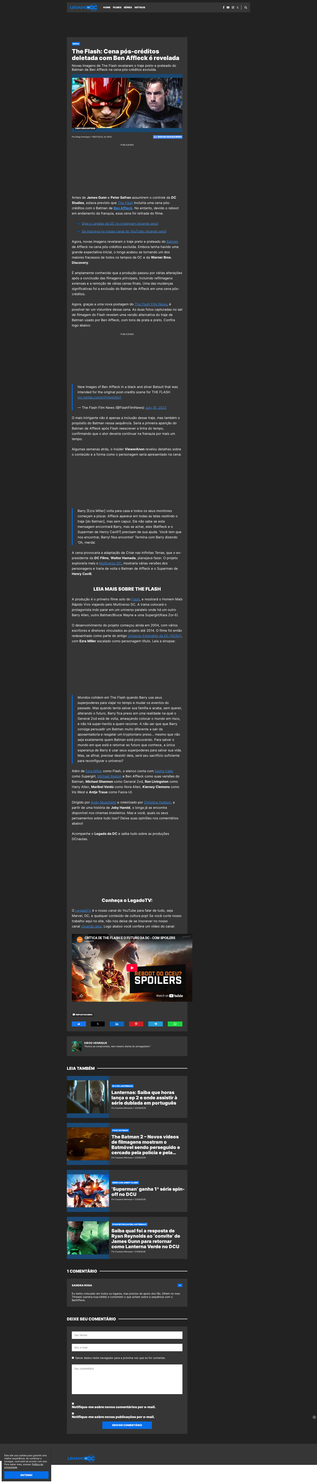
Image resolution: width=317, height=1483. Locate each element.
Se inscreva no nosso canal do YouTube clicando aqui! (124, 231)
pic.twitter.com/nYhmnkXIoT (99, 397)
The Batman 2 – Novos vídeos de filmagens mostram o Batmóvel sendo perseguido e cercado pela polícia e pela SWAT (145, 1147)
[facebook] (223, 7)
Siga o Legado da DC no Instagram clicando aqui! (120, 224)
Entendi (26, 1475)
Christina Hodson (157, 802)
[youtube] (228, 7)
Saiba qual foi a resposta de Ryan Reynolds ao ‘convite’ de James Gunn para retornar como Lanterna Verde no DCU (145, 1238)
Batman (172, 242)
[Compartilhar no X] (98, 1023)
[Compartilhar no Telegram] (155, 1023)
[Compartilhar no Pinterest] (136, 1023)
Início (76, 44)
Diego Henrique (95, 1043)
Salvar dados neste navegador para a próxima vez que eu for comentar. (120, 1357)
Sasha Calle (164, 771)
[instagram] (233, 7)
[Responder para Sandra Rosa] (179, 1285)
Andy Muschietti (103, 802)
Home (106, 7)
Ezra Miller (94, 771)
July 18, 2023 (155, 408)
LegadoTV (83, 910)
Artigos (139, 7)
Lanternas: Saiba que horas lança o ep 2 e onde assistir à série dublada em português (144, 1098)
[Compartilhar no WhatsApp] (175, 1023)
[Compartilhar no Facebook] (79, 1023)
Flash (135, 599)
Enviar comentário (127, 1425)
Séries (128, 7)
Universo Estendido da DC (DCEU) (154, 636)
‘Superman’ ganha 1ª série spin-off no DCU (148, 1191)
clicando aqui (91, 926)
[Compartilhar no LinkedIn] (117, 1023)
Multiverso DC (110, 563)
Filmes (117, 7)
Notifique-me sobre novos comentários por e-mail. (114, 1407)
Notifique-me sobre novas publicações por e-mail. (113, 1417)
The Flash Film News (151, 304)
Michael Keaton (109, 776)
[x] (238, 7)
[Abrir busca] (246, 7)
